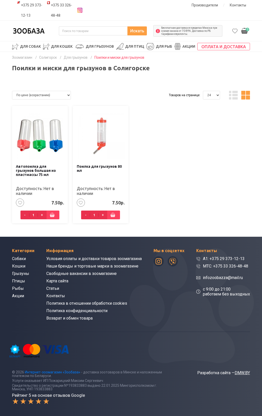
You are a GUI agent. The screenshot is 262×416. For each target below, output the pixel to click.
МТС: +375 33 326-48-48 (225, 266)
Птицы (18, 281)
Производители (205, 5)
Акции (188, 46)
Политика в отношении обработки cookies (86, 303)
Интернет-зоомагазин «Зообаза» (52, 372)
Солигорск (48, 57)
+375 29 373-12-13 (31, 10)
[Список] (233, 95)
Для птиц (134, 46)
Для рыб (164, 46)
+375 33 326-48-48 (61, 10)
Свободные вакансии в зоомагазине (81, 273)
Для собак (30, 46)
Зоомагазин (22, 57)
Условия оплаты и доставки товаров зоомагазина (94, 258)
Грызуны (20, 273)
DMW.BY (242, 372)
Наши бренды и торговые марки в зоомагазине (92, 266)
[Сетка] (245, 95)
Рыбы (18, 288)
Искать (137, 30)
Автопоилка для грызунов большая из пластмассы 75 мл (36, 170)
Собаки (19, 258)
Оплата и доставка (223, 46)
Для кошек (62, 46)
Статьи (52, 288)
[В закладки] (20, 203)
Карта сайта (57, 281)
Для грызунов (100, 46)
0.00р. (244, 30)
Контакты (238, 5)
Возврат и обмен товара (69, 318)
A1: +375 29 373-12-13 (224, 258)
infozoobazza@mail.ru (223, 277)
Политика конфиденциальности (76, 310)
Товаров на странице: (184, 95)
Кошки (18, 266)
